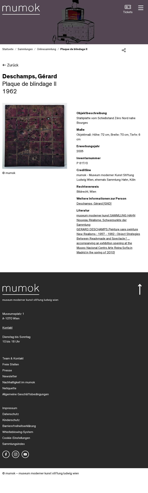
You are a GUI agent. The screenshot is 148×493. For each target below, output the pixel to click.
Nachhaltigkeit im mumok (18, 382)
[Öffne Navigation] (140, 7)
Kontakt (7, 327)
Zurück (12, 65)
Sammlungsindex (13, 443)
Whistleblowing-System (17, 432)
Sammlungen (25, 49)
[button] (127, 9)
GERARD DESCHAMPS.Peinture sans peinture (107, 229)
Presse (7, 370)
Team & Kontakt (13, 358)
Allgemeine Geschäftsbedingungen (25, 394)
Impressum (9, 408)
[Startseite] (21, 8)
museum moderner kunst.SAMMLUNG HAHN (106, 215)
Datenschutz (10, 414)
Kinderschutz (11, 420)
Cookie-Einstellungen (16, 438)
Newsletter (9, 376)
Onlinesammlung (46, 49)
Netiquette (9, 388)
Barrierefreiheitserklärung (19, 426)
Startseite (7, 49)
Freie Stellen (10, 364)
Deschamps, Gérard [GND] (94, 203)
